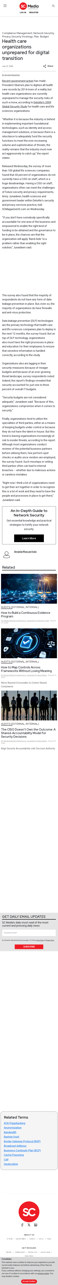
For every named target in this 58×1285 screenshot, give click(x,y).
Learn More (29, 538)
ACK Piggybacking (14, 1123)
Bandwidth (10, 1132)
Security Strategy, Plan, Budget (30, 36)
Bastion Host (11, 1136)
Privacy (6, 36)
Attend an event (32, 1252)
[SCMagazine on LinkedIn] (35, 1225)
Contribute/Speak (20, 1252)
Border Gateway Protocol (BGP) (22, 1141)
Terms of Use (40, 940)
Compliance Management (17, 33)
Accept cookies (29, 1281)
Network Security (43, 33)
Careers (41, 1239)
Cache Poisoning (14, 1154)
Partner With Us (29, 1256)
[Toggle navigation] (5, 6)
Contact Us (32, 1239)
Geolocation (11, 1164)
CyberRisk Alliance (21, 1239)
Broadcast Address (15, 1145)
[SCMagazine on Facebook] (22, 1225)
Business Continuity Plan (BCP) (22, 1150)
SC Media (9, 1239)
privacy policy (43, 1273)
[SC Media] (29, 6)
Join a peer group (45, 1252)
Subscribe (29, 947)
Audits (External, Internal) (20, 607)
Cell (6, 1159)
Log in (23, 12)
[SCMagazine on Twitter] (29, 1225)
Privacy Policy (50, 940)
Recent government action (17, 80)
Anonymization (13, 1127)
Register (33, 12)
